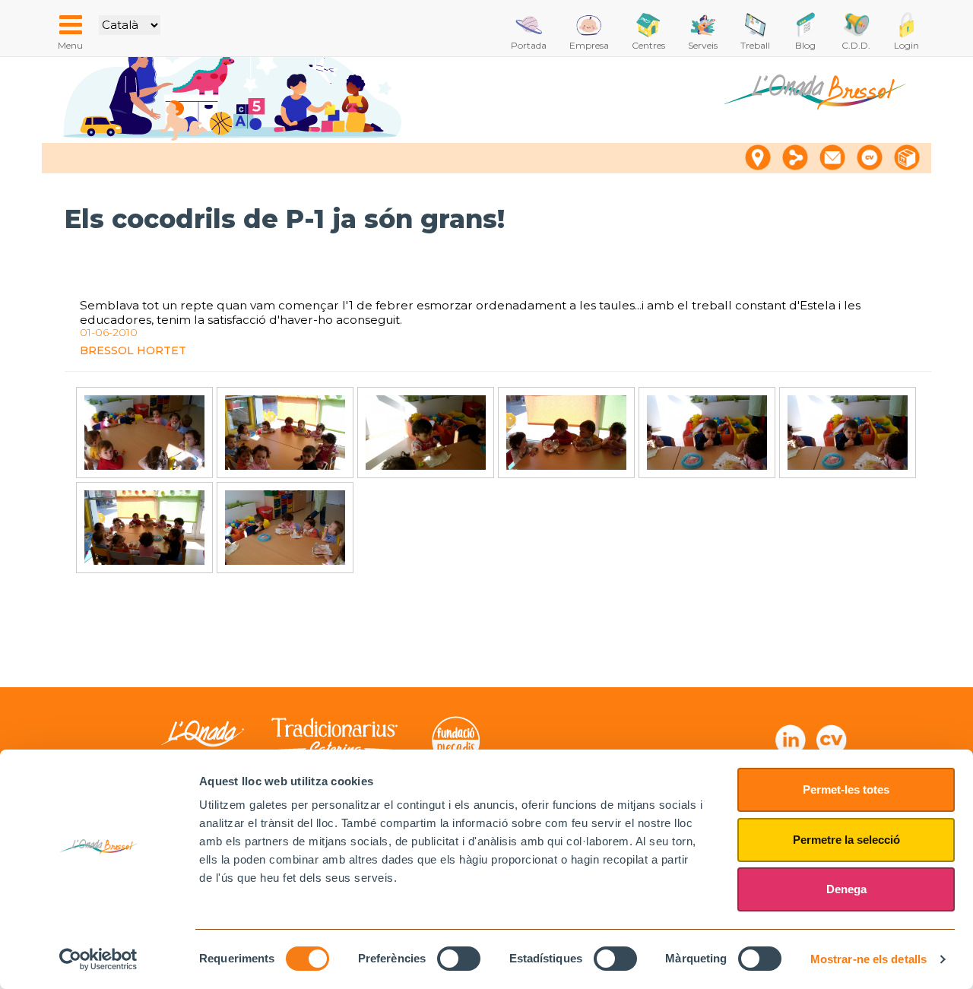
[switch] (458, 958)
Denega (846, 889)
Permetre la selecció (846, 839)
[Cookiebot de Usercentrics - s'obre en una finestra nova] (98, 959)
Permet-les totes (846, 789)
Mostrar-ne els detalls (868, 959)
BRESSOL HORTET (133, 350)
